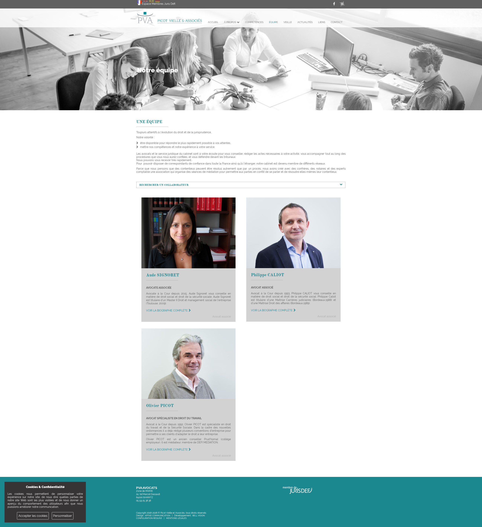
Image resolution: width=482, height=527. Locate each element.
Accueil (213, 22)
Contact (336, 22)
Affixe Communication (157, 515)
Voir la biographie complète (167, 310)
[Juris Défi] (342, 4)
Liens (321, 22)
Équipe (273, 22)
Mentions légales (176, 518)
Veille (288, 22)
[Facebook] (335, 4)
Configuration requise (149, 518)
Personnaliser (62, 516)
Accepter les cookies (32, 516)
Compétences (254, 22)
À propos (230, 22)
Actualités (305, 22)
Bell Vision (198, 515)
